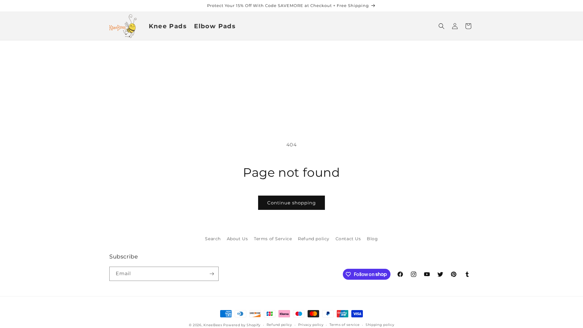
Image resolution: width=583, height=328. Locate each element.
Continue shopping (291, 203)
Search (213, 238)
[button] (441, 26)
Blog (372, 238)
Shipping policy (380, 325)
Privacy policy (311, 325)
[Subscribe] (211, 274)
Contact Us (348, 238)
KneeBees (212, 325)
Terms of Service (273, 238)
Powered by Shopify (242, 325)
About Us (237, 238)
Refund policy (313, 238)
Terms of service (344, 325)
